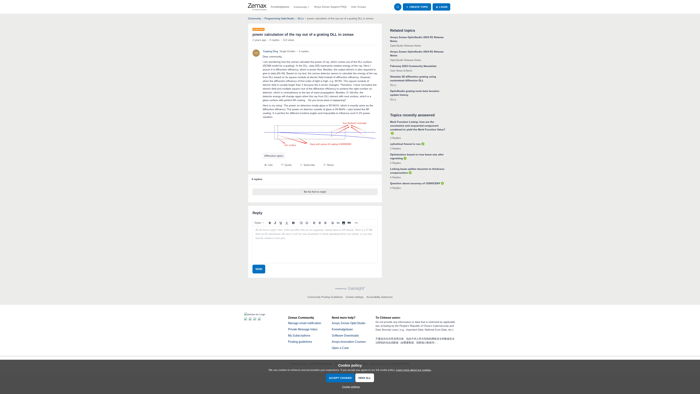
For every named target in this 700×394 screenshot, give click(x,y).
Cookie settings (354, 297)
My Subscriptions (299, 335)
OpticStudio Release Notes (405, 45)
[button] (417, 7)
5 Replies (395, 162)
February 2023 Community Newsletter (413, 66)
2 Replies (395, 137)
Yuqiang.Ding (270, 51)
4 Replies (395, 187)
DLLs (301, 18)
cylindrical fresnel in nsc (405, 143)
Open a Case (340, 347)
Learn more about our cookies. (413, 369)
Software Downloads (345, 335)
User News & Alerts (401, 70)
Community (254, 18)
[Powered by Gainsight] (350, 289)
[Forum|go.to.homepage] (257, 7)
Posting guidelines (300, 341)
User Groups (358, 6)
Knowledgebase (280, 6)
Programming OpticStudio (279, 18)
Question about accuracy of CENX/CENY (415, 183)
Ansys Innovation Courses (349, 341)
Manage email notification (304, 323)
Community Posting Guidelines (325, 297)
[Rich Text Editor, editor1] (315, 245)
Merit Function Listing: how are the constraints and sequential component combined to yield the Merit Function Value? (417, 125)
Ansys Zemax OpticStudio (348, 323)
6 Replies (395, 177)
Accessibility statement (379, 297)
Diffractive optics (273, 155)
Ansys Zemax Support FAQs (330, 6)
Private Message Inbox (303, 329)
